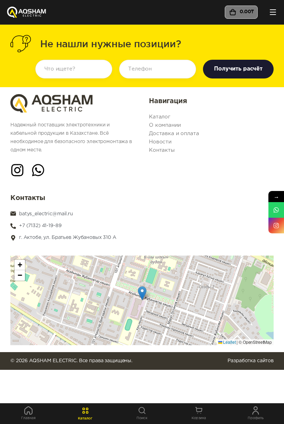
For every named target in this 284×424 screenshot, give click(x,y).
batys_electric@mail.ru (46, 214)
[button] (142, 293)
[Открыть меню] (273, 12)
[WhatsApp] (38, 170)
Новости (160, 142)
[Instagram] (17, 170)
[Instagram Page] (276, 225)
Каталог (159, 117)
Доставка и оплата (174, 133)
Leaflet (229, 342)
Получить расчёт (238, 69)
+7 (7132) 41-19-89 (40, 226)
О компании (165, 125)
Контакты (162, 150)
